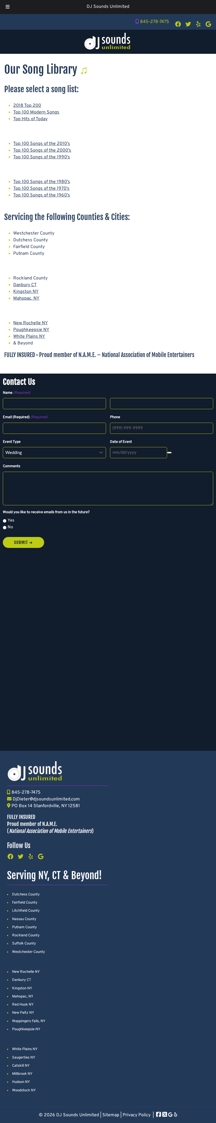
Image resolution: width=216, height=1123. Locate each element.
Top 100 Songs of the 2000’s (42, 150)
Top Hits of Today (30, 119)
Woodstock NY (24, 1090)
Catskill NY (21, 1066)
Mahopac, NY (26, 298)
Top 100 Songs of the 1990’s (41, 157)
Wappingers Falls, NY (28, 1021)
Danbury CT (25, 285)
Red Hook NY (22, 1004)
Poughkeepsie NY (31, 330)
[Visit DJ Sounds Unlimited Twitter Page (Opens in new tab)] (164, 1115)
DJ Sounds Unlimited (108, 7)
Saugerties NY (23, 1057)
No (10, 527)
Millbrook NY (22, 1074)
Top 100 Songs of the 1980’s (41, 182)
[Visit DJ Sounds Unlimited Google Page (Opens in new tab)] (170, 1115)
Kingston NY (26, 292)
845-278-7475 (154, 22)
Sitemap (110, 1115)
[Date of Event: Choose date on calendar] (169, 452)
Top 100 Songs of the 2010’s (41, 144)
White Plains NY (29, 336)
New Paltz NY (23, 1013)
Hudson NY (21, 1082)
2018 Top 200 (27, 105)
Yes (11, 520)
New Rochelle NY (30, 323)
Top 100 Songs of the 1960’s (41, 195)
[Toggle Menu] (7, 7)
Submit (21, 542)
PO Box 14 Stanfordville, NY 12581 (46, 806)
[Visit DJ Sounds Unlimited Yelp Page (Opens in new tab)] (175, 1115)
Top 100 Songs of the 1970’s (41, 188)
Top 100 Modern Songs (36, 112)
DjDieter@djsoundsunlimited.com (46, 799)
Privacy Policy (136, 1115)
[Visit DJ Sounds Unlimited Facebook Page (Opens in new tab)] (158, 1115)
